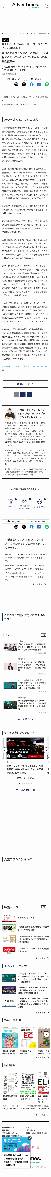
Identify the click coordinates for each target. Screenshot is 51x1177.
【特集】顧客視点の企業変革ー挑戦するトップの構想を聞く (33, 928)
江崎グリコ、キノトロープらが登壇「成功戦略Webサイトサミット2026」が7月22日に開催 (32, 990)
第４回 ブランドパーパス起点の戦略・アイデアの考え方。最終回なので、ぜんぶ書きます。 (25, 557)
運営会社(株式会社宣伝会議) (36, 1133)
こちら (34, 104)
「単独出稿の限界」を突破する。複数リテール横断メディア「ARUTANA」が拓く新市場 (33, 939)
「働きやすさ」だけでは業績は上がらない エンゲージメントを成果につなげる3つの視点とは (32, 647)
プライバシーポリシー (10, 1133)
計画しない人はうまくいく (27, 1097)
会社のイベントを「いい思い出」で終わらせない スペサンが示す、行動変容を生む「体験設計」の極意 (32, 666)
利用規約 (5, 1130)
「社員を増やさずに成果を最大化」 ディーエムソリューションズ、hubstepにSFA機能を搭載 (33, 685)
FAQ (27, 1127)
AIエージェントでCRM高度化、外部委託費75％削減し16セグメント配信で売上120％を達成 (25, 769)
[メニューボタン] (4, 6)
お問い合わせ (31, 1130)
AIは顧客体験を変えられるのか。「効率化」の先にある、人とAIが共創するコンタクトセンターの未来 (32, 704)
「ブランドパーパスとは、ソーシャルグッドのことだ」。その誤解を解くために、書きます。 (25, 576)
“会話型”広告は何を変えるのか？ (9, 1052)
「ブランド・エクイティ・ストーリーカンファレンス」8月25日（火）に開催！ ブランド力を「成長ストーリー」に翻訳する (33, 977)
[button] (16, 84)
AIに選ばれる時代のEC (25, 1052)
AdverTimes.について (11, 1127)
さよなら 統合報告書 (10, 1097)
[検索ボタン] (47, 6)
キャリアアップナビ (26, 917)
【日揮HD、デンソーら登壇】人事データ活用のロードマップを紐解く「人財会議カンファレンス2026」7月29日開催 (33, 1002)
